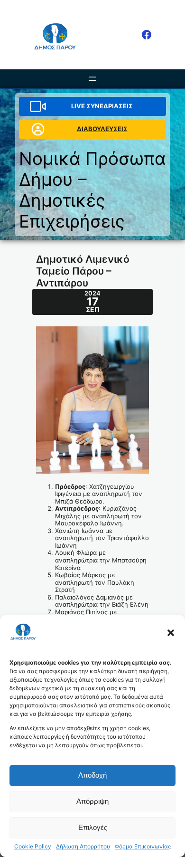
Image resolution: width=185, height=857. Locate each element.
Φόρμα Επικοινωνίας (143, 846)
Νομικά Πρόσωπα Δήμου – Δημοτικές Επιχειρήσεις (92, 190)
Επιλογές (92, 827)
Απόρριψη (92, 801)
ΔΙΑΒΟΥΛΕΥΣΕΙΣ (102, 129)
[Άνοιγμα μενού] (92, 79)
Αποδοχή (92, 775)
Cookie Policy (32, 846)
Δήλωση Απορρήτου (83, 846)
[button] (171, 633)
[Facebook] (146, 34)
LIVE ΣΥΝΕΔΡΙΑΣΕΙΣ (102, 106)
